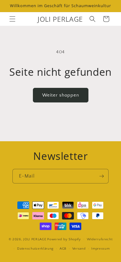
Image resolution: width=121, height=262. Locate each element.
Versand (79, 249)
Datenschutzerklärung (35, 249)
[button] (12, 19)
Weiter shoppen (60, 95)
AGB (63, 249)
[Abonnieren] (101, 176)
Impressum (100, 249)
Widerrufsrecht (100, 239)
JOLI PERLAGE (34, 239)
